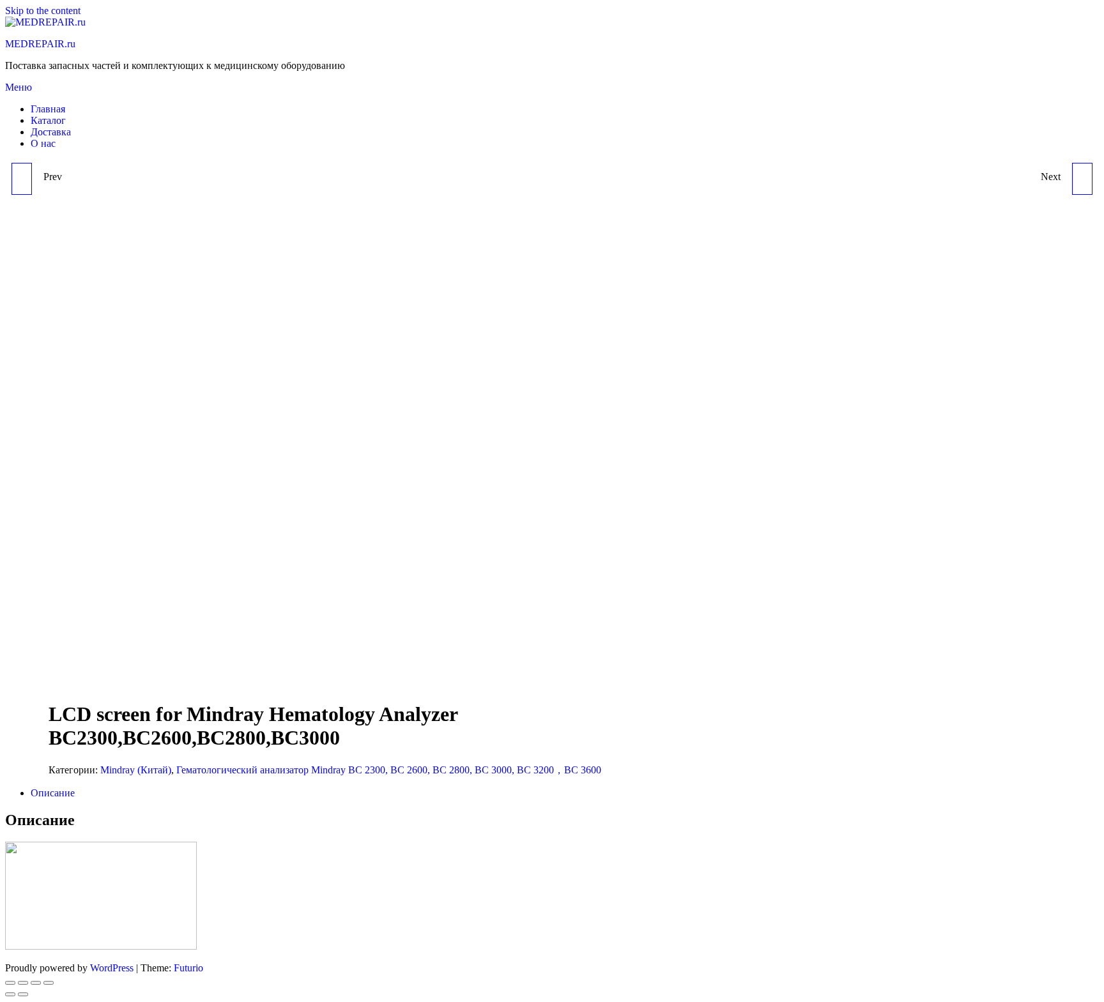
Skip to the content (42, 10)
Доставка (51, 131)
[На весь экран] (36, 983)
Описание (53, 792)
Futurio (188, 967)
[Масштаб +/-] (48, 983)
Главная (48, 108)
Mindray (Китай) (135, 769)
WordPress (112, 967)
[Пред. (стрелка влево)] (10, 994)
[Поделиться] (23, 983)
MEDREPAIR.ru (40, 43)
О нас (43, 143)
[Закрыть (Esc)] (10, 983)
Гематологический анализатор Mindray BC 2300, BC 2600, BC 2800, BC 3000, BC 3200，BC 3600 (388, 769)
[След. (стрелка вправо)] (23, 994)
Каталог (48, 120)
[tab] (565, 793)
